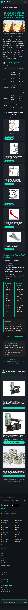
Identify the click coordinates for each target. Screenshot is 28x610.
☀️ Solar (17, 537)
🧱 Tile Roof (4, 541)
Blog (2, 553)
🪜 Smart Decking (5, 592)
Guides (2, 555)
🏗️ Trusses (17, 532)
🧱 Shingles (4, 522)
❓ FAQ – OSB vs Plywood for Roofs (14, 336)
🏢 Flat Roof (4, 537)
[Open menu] (25, 2)
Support (3, 560)
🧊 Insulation (18, 534)
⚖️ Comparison (5, 544)
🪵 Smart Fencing (5, 588)
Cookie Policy (4, 579)
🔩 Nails (17, 522)
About (2, 558)
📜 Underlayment (5, 525)
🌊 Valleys (17, 529)
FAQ (2, 551)
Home (2, 7)
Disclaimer (3, 577)
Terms (2, 574)
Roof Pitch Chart (5, 563)
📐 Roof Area (4, 520)
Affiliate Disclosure (5, 581)
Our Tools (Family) (5, 565)
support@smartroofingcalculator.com (10, 511)
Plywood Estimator (8, 361)
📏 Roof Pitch (18, 520)
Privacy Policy (4, 572)
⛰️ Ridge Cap (18, 525)
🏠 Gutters (3, 534)
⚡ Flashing (17, 527)
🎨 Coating (17, 541)
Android (25, 602)
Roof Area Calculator (17, 361)
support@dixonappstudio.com (8, 513)
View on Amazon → (9, 138)
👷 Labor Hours (5, 539)
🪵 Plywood (4, 529)
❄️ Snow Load (18, 539)
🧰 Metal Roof (4, 532)
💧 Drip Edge (4, 527)
